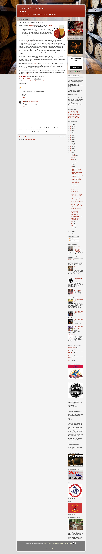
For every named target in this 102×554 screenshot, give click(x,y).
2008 (71, 231)
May (72, 221)
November (73, 157)
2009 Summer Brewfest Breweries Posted (76, 199)
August (72, 162)
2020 (71, 133)
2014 (71, 144)
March (72, 225)
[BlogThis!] (36, 79)
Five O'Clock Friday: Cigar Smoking (78, 320)
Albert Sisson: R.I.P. (75, 214)
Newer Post (22, 137)
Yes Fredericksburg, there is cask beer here (77, 184)
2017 (71, 139)
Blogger (53, 548)
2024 (71, 126)
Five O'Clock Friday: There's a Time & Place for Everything (78, 327)
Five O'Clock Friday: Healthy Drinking (78, 312)
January (73, 228)
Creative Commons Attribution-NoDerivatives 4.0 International (57, 543)
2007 (71, 233)
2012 (71, 148)
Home (42, 137)
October (73, 159)
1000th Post (71, 259)
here (27, 73)
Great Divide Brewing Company (34, 41)
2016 (71, 141)
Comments (72, 240)
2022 (71, 130)
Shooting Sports (71, 359)
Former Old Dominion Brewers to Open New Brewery (76, 169)
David (23, 101)
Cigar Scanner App (78, 334)
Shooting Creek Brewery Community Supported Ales (76, 205)
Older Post (62, 137)
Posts (71, 238)
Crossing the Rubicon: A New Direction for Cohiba (78, 268)
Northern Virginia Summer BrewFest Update (76, 182)
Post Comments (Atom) (30, 139)
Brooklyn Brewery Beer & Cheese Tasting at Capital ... (77, 195)
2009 (71, 154)
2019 (71, 135)
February (73, 227)
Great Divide (38, 80)
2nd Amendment (72, 347)
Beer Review (71, 349)
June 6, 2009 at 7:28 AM (32, 101)
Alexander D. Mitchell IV (27, 87)
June (72, 166)
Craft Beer (32, 80)
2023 (71, 128)
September (73, 161)
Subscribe (76, 67)
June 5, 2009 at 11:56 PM (39, 87)
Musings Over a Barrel (31, 8)
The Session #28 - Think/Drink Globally (76, 212)
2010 (71, 152)
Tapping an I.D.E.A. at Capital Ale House (75, 219)
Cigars (69, 350)
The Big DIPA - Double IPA (76, 216)
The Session (31, 25)
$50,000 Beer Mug (75, 189)
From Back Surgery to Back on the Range (78, 300)
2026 (71, 123)
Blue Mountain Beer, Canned (75, 192)
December (73, 155)
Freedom (70, 355)
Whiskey (70, 360)
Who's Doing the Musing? (74, 111)
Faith (69, 354)
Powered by (72, 71)
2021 (71, 132)
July (72, 164)
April (72, 223)
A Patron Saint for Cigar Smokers (78, 290)
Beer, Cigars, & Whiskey (73, 112)
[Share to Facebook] (38, 79)
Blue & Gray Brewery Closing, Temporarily (76, 179)
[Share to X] (37, 79)
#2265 (73, 441)
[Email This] (34, 79)
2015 (71, 143)
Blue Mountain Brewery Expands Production (76, 209)
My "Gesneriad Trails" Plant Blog (75, 117)
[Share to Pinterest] (40, 79)
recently (34, 63)
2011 (71, 150)
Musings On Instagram (73, 116)
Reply (23, 97)
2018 (71, 137)
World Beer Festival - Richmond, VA (75, 187)
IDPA (69, 357)
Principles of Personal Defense (75, 408)
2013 (71, 146)
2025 (71, 124)
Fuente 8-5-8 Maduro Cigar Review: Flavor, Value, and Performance (77, 249)
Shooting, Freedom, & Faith (74, 114)
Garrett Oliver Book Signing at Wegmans (77, 176)
